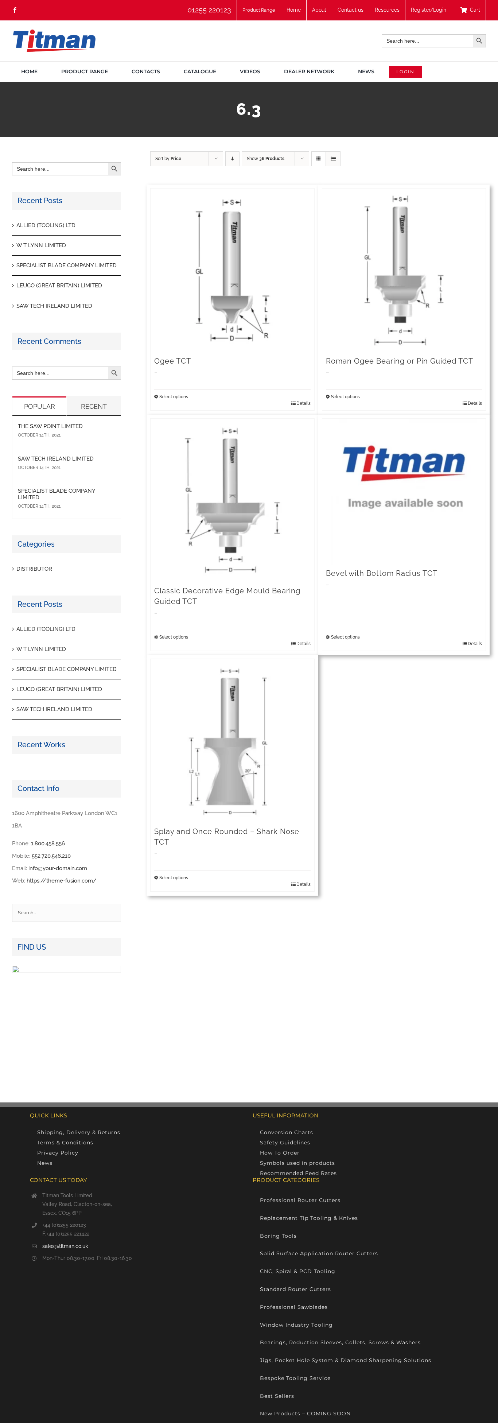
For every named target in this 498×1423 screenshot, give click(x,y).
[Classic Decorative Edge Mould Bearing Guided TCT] (232, 500)
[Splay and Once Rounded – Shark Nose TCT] (232, 741)
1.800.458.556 (48, 843)
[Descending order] (232, 158)
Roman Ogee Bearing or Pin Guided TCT (399, 361)
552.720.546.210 (51, 856)
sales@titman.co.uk (65, 1246)
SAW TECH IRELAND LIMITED (54, 306)
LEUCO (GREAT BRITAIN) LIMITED (59, 285)
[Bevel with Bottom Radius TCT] (404, 492)
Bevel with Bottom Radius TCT (381, 573)
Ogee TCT (172, 361)
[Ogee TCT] (232, 270)
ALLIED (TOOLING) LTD (45, 225)
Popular (39, 406)
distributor (34, 569)
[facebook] (15, 10)
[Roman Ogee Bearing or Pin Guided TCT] (404, 270)
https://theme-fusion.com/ (62, 880)
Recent (94, 406)
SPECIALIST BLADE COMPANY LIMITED (66, 265)
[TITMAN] (54, 32)
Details (303, 403)
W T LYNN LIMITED (41, 245)
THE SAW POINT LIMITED (50, 426)
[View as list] (333, 159)
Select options (173, 396)
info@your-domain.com (57, 868)
